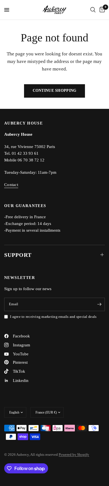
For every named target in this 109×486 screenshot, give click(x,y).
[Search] (93, 10)
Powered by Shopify (74, 454)
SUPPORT (18, 255)
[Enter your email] (99, 304)
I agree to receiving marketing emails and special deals (53, 316)
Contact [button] (11, 184)
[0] (101, 10)
